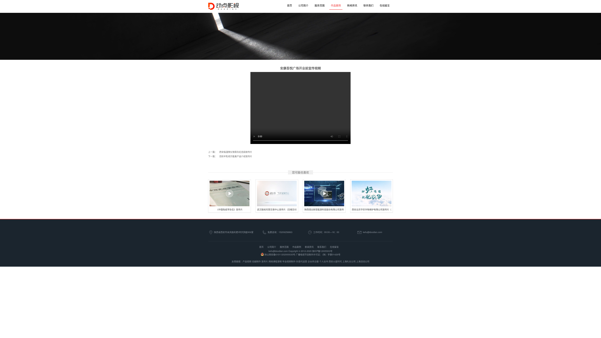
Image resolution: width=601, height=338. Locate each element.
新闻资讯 (352, 5)
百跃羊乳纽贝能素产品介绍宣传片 (235, 156)
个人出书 (323, 261)
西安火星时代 (335, 261)
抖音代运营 (301, 261)
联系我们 (368, 5)
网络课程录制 (275, 261)
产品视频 (247, 261)
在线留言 (385, 5)
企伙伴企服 (313, 261)
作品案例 (336, 5)
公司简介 (303, 5)
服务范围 (320, 5)
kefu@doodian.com (372, 232)
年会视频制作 (288, 261)
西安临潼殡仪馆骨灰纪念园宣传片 (235, 151)
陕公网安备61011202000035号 (280, 254)
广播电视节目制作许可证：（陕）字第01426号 (318, 254)
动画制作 (256, 261)
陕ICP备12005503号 (322, 251)
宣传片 (264, 261)
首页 (289, 5)
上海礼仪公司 (349, 261)
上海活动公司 (362, 261)
